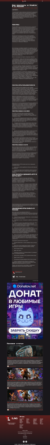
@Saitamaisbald (12, 366)
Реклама (25, 437)
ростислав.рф (11, 424)
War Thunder (41, 423)
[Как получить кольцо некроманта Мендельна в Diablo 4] (25, 356)
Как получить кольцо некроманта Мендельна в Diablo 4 (22, 358)
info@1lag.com (32, 444)
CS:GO (21, 420)
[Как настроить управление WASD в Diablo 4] (25, 379)
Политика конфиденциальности (25, 431)
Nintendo (21, 424)
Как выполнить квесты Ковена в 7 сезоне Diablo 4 (24, 402)
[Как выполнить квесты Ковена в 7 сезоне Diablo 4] (25, 400)
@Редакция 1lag (18, 271)
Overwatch (35, 423)
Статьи (21, 425)
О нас (25, 434)
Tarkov (41, 421)
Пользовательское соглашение (25, 433)
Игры (21, 426)
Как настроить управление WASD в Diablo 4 (22, 380)
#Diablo (40, 346)
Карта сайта (25, 430)
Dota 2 (27, 421)
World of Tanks (21, 422)
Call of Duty (27, 420)
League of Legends (35, 419)
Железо (21, 427)
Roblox (27, 418)
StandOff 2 (22, 418)
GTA (41, 420)
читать (40, 366)
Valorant (28, 422)
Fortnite (34, 420)
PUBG (21, 419)
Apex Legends (35, 422)
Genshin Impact (41, 419)
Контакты (25, 436)
